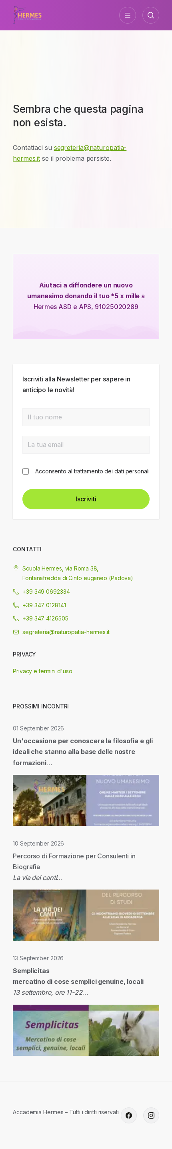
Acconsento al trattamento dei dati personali (92, 471)
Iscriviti (86, 499)
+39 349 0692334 (46, 591)
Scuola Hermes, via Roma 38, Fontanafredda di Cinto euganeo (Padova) (77, 573)
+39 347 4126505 (45, 618)
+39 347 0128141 (44, 605)
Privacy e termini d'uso (42, 671)
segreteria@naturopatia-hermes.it (66, 631)
